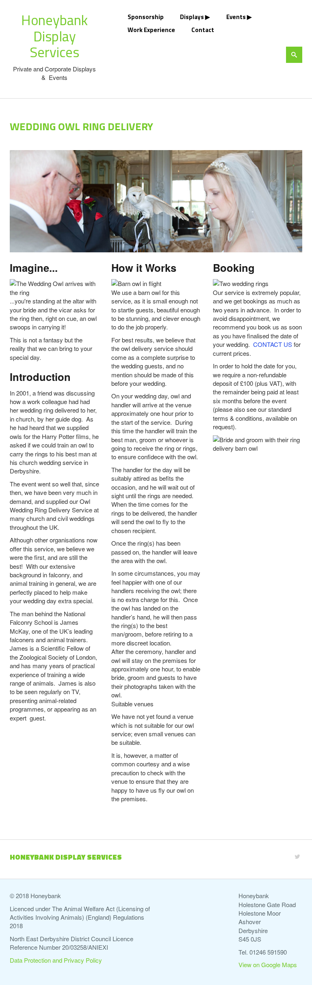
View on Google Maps (267, 964)
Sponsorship (146, 17)
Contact (202, 29)
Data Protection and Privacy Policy (56, 960)
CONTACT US (272, 344)
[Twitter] (297, 856)
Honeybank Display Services (54, 35)
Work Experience (151, 29)
